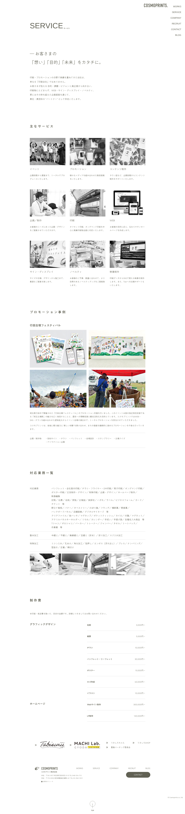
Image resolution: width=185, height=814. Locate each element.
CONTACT (176, 29)
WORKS (177, 6)
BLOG (178, 35)
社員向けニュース (47, 781)
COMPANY (176, 18)
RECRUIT (176, 23)
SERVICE (176, 12)
